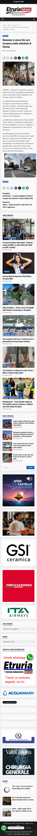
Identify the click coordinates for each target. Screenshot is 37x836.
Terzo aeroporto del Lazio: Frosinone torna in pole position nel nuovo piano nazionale (18, 340)
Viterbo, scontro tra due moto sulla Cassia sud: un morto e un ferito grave (7, 457)
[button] (3, 19)
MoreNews (17, 834)
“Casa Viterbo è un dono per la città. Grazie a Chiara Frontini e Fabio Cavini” (18, 371)
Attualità (5, 36)
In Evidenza (13, 397)
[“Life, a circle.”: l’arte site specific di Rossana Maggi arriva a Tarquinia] (7, 790)
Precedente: (18, 195)
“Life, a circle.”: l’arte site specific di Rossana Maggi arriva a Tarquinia (22, 787)
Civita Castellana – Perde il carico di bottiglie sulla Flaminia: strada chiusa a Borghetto (18, 308)
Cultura (5, 781)
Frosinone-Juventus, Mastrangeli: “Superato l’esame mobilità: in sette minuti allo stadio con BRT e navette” (18, 245)
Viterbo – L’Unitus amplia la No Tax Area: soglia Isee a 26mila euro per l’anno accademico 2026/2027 (22, 810)
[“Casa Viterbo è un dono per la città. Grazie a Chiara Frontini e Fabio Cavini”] (18, 357)
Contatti (28, 828)
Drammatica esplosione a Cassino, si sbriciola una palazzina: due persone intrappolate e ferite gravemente (7, 435)
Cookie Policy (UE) (11, 828)
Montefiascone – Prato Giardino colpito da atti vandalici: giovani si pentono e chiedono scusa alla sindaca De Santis (18, 404)
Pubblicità (21, 828)
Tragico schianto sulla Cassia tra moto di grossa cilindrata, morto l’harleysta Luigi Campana (7, 424)
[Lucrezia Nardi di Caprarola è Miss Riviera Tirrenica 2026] (18, 263)
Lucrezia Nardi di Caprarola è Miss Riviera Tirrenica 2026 (17, 277)
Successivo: (17, 204)
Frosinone (7, 237)
